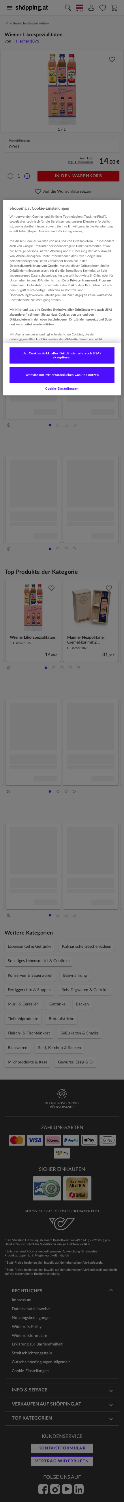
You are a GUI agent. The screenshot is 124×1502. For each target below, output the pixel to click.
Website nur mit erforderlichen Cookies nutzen (62, 374)
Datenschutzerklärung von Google (34, 265)
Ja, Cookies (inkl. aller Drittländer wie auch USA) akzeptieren (62, 355)
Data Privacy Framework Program (86, 280)
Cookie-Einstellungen (61, 388)
